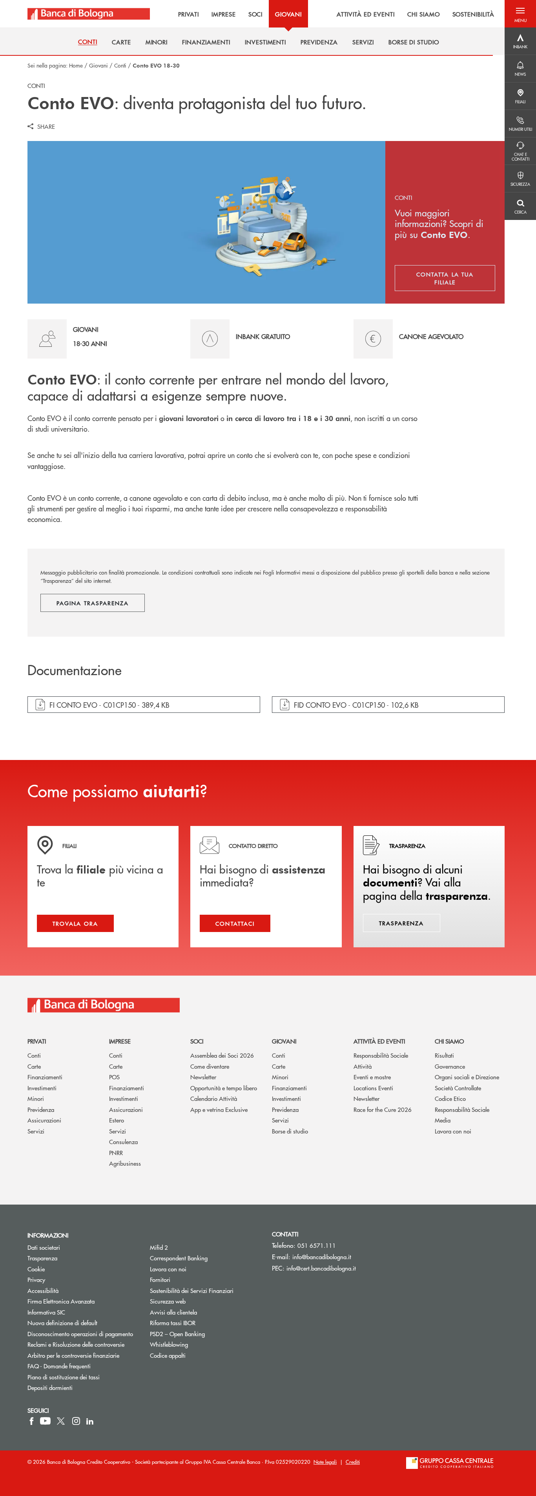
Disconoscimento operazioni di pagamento (80, 1333)
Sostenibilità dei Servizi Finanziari (191, 1290)
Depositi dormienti (50, 1387)
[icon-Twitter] (61, 1421)
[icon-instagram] (76, 1421)
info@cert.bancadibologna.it (321, 1268)
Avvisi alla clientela (173, 1312)
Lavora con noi (453, 1131)
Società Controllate (458, 1088)
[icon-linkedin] (90, 1421)
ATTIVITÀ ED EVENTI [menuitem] (366, 14)
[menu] (327, 13)
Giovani (98, 65)
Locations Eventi (373, 1088)
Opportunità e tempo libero (223, 1088)
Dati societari (43, 1247)
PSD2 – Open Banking (205, 1333)
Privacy (36, 1279)
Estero (116, 1120)
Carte (34, 1066)
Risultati (444, 1055)
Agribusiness (125, 1163)
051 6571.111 (316, 1245)
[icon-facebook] (31, 1421)
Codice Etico (450, 1098)
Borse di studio (290, 1131)
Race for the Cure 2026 (383, 1109)
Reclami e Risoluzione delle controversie (75, 1344)
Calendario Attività (213, 1098)
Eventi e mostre (372, 1077)
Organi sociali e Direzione (467, 1077)
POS (114, 1077)
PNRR (116, 1152)
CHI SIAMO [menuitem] (423, 14)
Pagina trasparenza (93, 603)
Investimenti (42, 1088)
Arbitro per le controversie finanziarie (82, 1355)
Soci (196, 1041)
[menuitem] (88, 42)
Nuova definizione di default (62, 1322)
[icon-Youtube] (45, 1421)
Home (76, 65)
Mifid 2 (159, 1247)
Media (442, 1120)
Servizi (35, 1131)
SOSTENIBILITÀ (473, 14)
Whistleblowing (169, 1344)
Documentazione (74, 670)
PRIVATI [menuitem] (188, 14)
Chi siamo (449, 1041)
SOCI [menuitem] (255, 14)
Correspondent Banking (179, 1258)
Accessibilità (42, 1290)
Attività (363, 1066)
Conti (120, 65)
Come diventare (209, 1066)
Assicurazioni (44, 1120)
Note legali (325, 1461)
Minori (35, 1098)
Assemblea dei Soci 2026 (222, 1055)
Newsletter (203, 1077)
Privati (36, 1041)
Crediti (353, 1461)
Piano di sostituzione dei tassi (82, 1377)
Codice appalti (168, 1355)
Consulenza (123, 1141)
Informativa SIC (46, 1312)
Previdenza (40, 1109)
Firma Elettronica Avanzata (61, 1301)
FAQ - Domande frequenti (59, 1366)
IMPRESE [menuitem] (223, 14)
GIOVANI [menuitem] (288, 14)
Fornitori (160, 1279)
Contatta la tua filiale (455, 278)
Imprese (120, 1041)
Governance (450, 1066)
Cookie (36, 1269)
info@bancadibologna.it (321, 1256)
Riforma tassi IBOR (172, 1322)
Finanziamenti (44, 1077)
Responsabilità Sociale (381, 1055)
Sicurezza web (168, 1301)
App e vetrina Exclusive (219, 1109)
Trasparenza (42, 1258)
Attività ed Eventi (379, 1041)
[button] (520, 13)
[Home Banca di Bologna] (88, 13)
